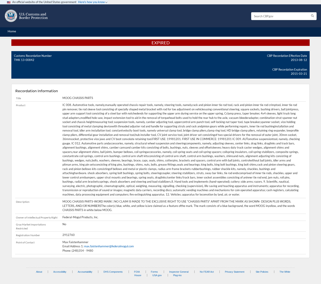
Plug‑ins (177, 275)
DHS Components (113, 271)
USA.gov (157, 275)
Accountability (85, 271)
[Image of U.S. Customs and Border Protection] (26, 15)
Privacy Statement (234, 271)
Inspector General (178, 271)
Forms (154, 271)
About (39, 271)
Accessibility (59, 271)
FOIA (137, 271)
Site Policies (262, 271)
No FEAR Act (207, 271)
